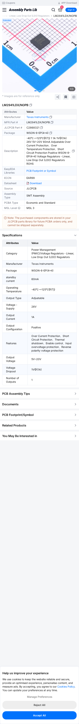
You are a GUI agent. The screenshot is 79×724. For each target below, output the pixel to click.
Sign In (71, 9)
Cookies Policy (66, 686)
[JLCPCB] (23, 10)
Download (36, 183)
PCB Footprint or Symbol (41, 170)
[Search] (53, 10)
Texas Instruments (37, 117)
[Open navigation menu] (4, 10)
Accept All (39, 715)
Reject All (39, 704)
